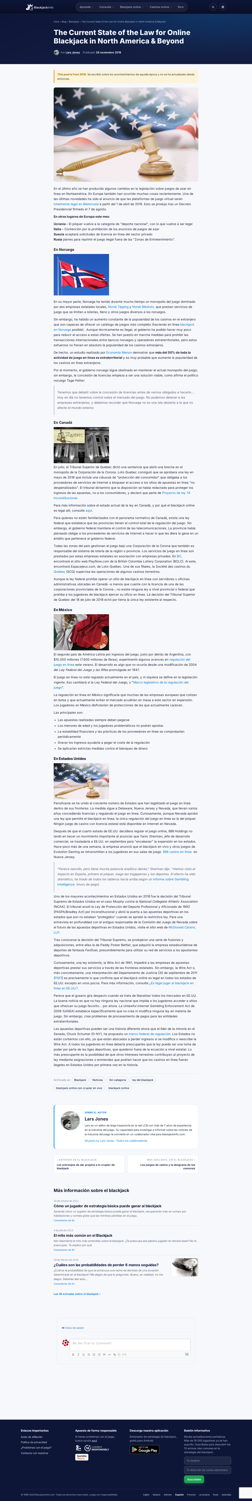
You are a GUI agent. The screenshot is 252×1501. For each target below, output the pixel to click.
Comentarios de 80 (64, 1250)
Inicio (56, 21)
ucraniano (204, 1494)
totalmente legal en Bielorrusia (76, 204)
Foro (181, 6)
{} (119, 1354)
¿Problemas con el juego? (36, 1447)
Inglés (146, 1494)
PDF (58, 978)
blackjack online (118, 1088)
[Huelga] (88, 1354)
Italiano (156, 1494)
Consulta (105, 6)
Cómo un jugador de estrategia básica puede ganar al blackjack (107, 1206)
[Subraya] (83, 1354)
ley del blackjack (142, 1079)
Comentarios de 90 (64, 1220)
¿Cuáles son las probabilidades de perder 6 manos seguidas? (106, 1265)
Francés (191, 1494)
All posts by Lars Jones (99, 1140)
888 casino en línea (177, 852)
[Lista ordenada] (93, 1354)
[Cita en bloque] (104, 1354)
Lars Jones (73, 52)
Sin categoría (117, 1079)
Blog (64, 21)
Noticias (97, 1079)
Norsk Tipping (118, 307)
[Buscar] (213, 6)
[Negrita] (73, 1354)
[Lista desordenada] (99, 1354)
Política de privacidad (34, 1442)
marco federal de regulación (149, 1034)
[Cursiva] (78, 1354)
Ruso (215, 1494)
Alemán (168, 1494)
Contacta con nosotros (34, 1453)
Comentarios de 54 (64, 1283)
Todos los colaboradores (131, 1140)
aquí (89, 510)
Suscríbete (194, 1479)
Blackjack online (130, 6)
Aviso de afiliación (31, 1436)
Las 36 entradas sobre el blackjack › (77, 1293)
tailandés (226, 1494)
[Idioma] (222, 6)
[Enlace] (114, 1354)
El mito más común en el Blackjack (83, 1235)
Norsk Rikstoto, (143, 307)
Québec (59, 572)
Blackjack (74, 21)
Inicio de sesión (74, 1327)
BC (179, 556)
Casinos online (159, 6)
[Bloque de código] (109, 1354)
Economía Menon (119, 352)
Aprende (85, 6)
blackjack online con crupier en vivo (79, 1088)
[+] (124, 1354)
